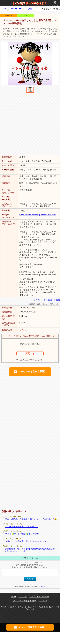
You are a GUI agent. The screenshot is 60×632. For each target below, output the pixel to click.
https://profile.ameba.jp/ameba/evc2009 (37, 215)
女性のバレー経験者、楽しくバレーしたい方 (25, 541)
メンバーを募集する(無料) (25, 601)
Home (13, 596)
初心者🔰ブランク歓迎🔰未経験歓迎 (22, 534)
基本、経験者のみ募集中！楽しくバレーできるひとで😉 (31, 519)
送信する (30, 579)
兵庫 (30, 8)
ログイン (55, 3)
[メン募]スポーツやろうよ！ (30, 3)
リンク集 (22, 596)
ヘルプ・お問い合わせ (39, 596)
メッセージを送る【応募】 (30, 371)
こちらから (41, 586)
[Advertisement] (30, 124)
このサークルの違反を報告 (46, 300)
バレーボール (17, 8)
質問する (30, 353)
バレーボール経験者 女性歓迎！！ (21, 526)
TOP (4, 8)
